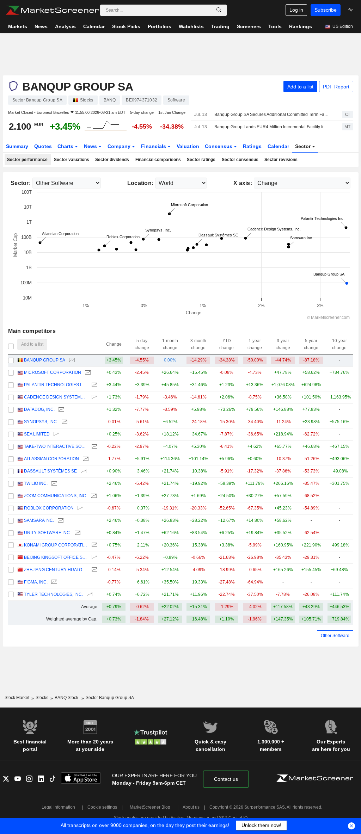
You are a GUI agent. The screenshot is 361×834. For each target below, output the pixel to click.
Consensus (219, 146)
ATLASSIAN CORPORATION (51, 458)
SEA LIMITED (37, 434)
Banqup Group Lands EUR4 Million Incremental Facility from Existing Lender (271, 126)
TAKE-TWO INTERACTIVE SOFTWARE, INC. (56, 446)
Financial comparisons (158, 159)
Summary (17, 146)
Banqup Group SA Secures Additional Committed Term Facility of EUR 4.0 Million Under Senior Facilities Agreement (271, 114)
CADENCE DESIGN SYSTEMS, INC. (56, 397)
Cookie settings (102, 807)
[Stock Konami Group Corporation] (93, 545)
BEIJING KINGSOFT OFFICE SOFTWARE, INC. (56, 557)
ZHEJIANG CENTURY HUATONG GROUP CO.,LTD (56, 569)
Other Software (335, 635)
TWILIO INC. (36, 483)
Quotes (43, 146)
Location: (140, 183)
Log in (296, 10)
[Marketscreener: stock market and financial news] (52, 10)
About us (191, 807)
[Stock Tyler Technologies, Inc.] (88, 594)
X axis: (242, 183)
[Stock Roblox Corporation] (79, 508)
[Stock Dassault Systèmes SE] (82, 471)
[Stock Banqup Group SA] (71, 360)
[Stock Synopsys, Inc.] (63, 422)
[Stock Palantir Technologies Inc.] (93, 385)
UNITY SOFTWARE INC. (47, 532)
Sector (303, 146)
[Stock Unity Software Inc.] (76, 533)
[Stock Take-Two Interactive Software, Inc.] (93, 446)
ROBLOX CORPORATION (49, 508)
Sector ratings (201, 159)
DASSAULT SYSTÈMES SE (50, 471)
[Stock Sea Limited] (55, 434)
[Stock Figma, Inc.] (53, 582)
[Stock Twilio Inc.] (53, 483)
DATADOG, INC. (39, 409)
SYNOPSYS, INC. (41, 421)
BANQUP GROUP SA (44, 360)
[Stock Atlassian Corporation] (84, 459)
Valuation (188, 146)
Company (120, 146)
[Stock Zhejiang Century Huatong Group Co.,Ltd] (93, 570)
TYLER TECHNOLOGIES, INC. (53, 594)
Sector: (21, 183)
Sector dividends (112, 159)
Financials (154, 146)
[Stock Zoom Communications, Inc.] (93, 496)
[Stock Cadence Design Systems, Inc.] (93, 397)
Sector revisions (281, 159)
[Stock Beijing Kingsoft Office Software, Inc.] (93, 557)
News (91, 146)
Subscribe (325, 10)
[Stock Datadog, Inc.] (60, 409)
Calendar (278, 146)
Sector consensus (240, 159)
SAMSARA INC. (39, 520)
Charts (66, 146)
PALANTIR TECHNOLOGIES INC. (56, 384)
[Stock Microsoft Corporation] (87, 372)
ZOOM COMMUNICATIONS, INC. (55, 495)
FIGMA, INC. (36, 582)
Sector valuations (71, 159)
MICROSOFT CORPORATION (52, 372)
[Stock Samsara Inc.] (59, 520)
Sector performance (27, 159)
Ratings (252, 146)
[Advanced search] (219, 10)
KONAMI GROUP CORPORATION (56, 545)
